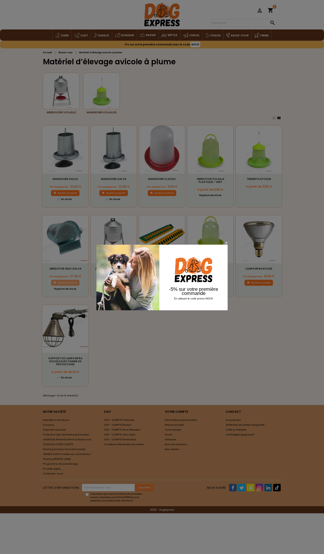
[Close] (226, 242)
